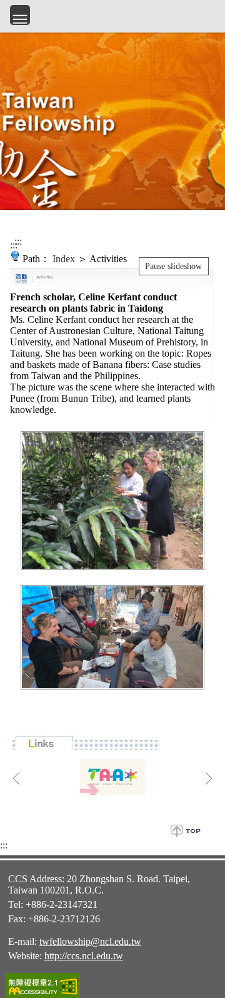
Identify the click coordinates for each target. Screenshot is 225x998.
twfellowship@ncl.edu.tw (90, 941)
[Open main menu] (20, 15)
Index (63, 258)
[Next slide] (208, 778)
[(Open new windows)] (112, 777)
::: (14, 245)
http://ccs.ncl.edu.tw (83, 955)
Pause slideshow (173, 266)
